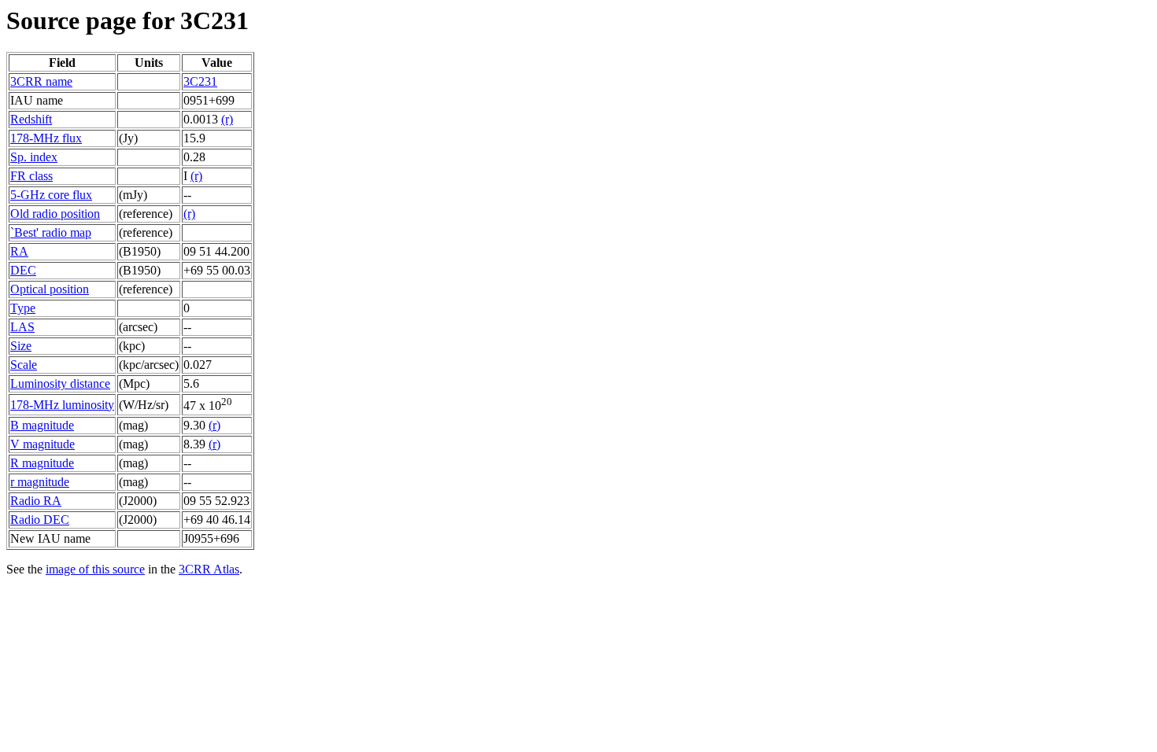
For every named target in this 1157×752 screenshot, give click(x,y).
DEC (23, 270)
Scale (23, 364)
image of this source (95, 569)
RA (19, 251)
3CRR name (41, 81)
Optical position (49, 289)
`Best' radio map (50, 232)
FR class (31, 175)
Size (20, 345)
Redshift (31, 119)
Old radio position (55, 213)
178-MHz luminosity (62, 404)
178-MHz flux (46, 138)
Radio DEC (39, 519)
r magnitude (39, 481)
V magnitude (42, 444)
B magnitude (42, 425)
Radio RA (35, 500)
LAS (22, 327)
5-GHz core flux (51, 194)
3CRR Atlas (209, 569)
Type (22, 308)
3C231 (200, 81)
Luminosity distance (60, 383)
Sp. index (33, 157)
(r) (227, 119)
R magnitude (42, 463)
